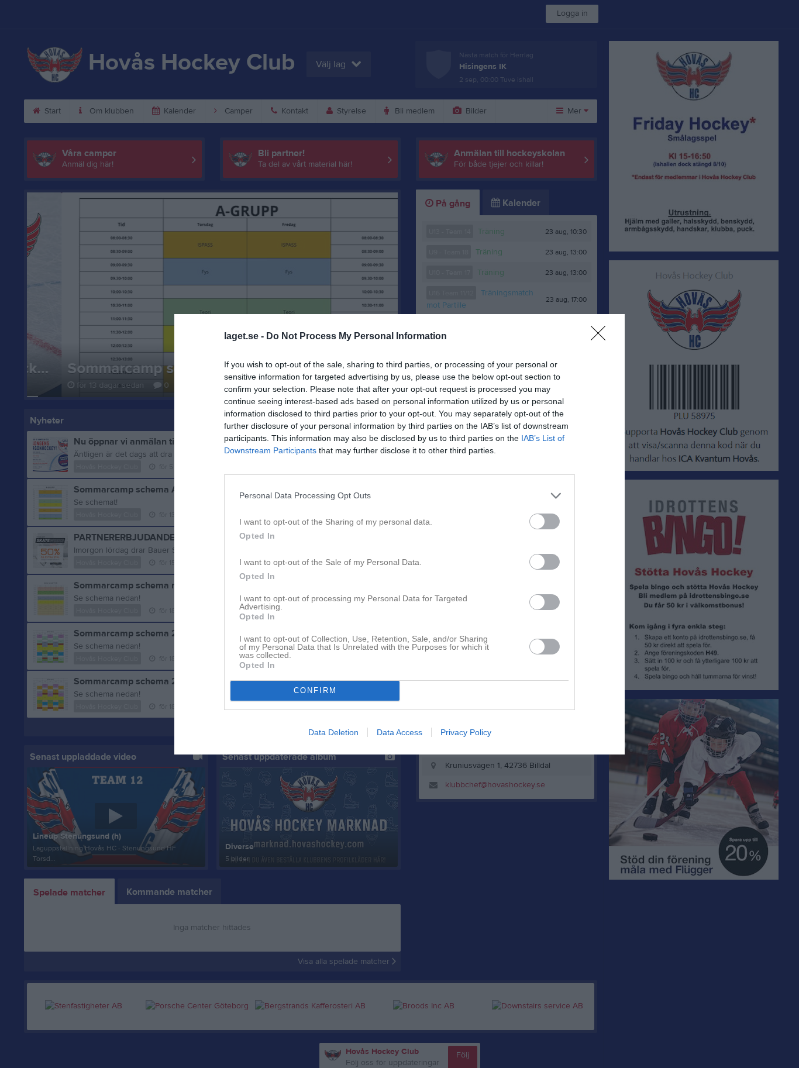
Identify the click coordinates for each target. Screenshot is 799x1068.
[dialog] (399, 534)
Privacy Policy (465, 732)
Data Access (399, 732)
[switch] (544, 521)
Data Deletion (333, 732)
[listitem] (399, 496)
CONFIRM (315, 690)
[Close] (602, 337)
